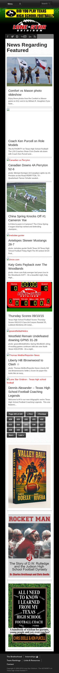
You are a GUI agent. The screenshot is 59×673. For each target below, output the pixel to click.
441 (34, 430)
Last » (21, 435)
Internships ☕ (31, 656)
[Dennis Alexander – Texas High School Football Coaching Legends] (29, 382)
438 (10, 430)
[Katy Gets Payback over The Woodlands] (13, 259)
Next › (11, 435)
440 (26, 430)
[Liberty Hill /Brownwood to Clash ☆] (23, 355)
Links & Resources (32, 660)
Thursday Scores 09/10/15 (26, 316)
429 (18, 419)
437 (41, 425)
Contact (10, 664)
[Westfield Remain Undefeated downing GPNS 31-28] (17, 331)
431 (34, 419)
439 (18, 430)
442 (41, 430)
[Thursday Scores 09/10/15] (29, 311)
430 (26, 419)
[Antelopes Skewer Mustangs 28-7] (15, 235)
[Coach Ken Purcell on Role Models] (29, 110)
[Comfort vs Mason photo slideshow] (29, 85)
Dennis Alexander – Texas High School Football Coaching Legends (29, 391)
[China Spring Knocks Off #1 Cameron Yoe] (26, 211)
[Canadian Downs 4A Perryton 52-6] (18, 160)
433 (10, 425)
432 (41, 419)
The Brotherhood (14, 656)
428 (10, 419)
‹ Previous (41, 414)
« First (30, 414)
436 (34, 425)
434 (18, 425)
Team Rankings (14, 660)
